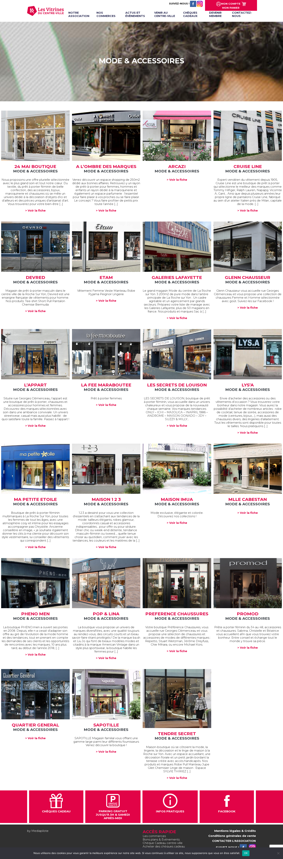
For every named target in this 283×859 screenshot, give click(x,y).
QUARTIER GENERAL (35, 725)
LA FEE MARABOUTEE (106, 385)
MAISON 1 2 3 (106, 499)
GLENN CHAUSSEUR (247, 277)
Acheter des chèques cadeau (164, 846)
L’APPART (35, 385)
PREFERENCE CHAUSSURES (176, 613)
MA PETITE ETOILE (35, 499)
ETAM (106, 277)
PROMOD (247, 613)
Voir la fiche (35, 136)
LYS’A (248, 385)
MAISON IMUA (177, 499)
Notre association (78, 14)
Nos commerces (106, 14)
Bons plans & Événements (161, 839)
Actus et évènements (135, 14)
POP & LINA (106, 613)
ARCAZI (177, 166)
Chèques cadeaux (190, 14)
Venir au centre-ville (164, 14)
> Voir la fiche (35, 210)
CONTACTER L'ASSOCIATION (234, 841)
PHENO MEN (35, 613)
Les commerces (154, 836)
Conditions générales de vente (232, 836)
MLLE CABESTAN (247, 499)
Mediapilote (40, 831)
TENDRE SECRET (177, 733)
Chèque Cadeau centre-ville (163, 843)
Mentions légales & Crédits (235, 831)
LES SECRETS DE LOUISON (177, 385)
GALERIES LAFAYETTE (177, 277)
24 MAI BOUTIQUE (35, 166)
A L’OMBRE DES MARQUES (106, 166)
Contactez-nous (242, 14)
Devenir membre (215, 14)
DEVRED (35, 277)
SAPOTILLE (106, 725)
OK (246, 853)
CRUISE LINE (248, 166)
